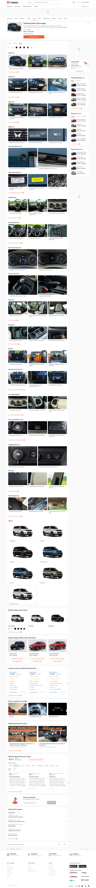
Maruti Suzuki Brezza (54, 653)
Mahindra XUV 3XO (81, 103)
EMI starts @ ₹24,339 (28, 33)
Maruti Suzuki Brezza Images (57, 658)
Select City (86, 6)
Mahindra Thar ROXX (81, 98)
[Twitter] (78, 886)
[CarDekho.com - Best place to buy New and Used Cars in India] (12, 2)
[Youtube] (82, 886)
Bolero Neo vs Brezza (57, 661)
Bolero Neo (10, 18)
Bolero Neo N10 (53, 672)
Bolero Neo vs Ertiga (37, 661)
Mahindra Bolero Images (17, 658)
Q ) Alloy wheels (11, 826)
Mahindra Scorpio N (81, 83)
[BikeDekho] (73, 872)
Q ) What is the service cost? (14, 830)
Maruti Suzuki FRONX (81, 138)
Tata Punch (79, 129)
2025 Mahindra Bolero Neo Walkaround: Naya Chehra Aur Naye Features (52, 744)
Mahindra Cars (78, 108)
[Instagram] (85, 886)
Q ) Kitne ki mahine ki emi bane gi (15, 817)
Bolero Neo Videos (16, 750)
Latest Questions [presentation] (11, 812)
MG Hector (79, 124)
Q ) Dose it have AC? (12, 835)
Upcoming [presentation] (79, 80)
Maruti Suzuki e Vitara (81, 152)
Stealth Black (51, 626)
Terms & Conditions (10, 869)
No (64, 844)
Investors (8, 875)
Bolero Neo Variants (16, 695)
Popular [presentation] (72, 80)
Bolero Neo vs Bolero (17, 661)
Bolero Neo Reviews (16, 791)
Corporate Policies (10, 873)
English (73, 2)
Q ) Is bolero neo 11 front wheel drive (16, 821)
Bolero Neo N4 (13, 672)
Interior (15, 43)
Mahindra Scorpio (80, 88)
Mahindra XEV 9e (80, 162)
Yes (59, 844)
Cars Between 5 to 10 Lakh (35, 716)
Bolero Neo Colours (16, 632)
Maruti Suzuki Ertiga (33, 653)
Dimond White (11, 626)
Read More (64, 27)
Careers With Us (9, 867)
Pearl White (31, 626)
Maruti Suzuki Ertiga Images (37, 658)
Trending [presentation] (73, 116)
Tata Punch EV (80, 166)
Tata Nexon (79, 134)
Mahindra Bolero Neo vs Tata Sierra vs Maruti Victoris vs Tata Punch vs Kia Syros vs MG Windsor (21, 744)
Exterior (10, 43)
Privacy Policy (9, 871)
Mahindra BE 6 (80, 157)
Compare (24, 692)
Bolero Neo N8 (33, 672)
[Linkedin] (88, 886)
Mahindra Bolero (13, 653)
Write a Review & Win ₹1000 (36, 759)
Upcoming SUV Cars (53, 716)
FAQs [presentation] (18, 812)
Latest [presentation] (78, 116)
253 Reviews (28, 29)
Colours (20, 43)
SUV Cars (11, 716)
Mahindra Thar (80, 93)
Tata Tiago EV (79, 171)
